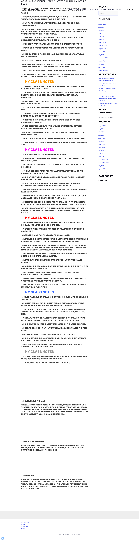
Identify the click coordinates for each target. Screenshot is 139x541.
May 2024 (101, 55)
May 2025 (101, 141)
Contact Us (119, 9)
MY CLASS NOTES (31, 9)
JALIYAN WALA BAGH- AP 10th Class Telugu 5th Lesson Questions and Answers (107, 91)
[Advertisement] (69, 31)
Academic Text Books (80, 9)
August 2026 (102, 126)
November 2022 (103, 58)
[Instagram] (132, 9)
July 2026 (101, 129)
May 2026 (101, 132)
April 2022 (101, 67)
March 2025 (102, 144)
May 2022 (101, 64)
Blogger (103, 9)
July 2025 (101, 135)
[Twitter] (130, 9)
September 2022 (103, 61)
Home (70, 9)
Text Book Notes (93, 9)
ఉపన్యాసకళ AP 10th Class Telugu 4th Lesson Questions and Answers (107, 98)
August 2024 (102, 48)
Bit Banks (111, 9)
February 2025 (102, 45)
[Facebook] (127, 9)
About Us (24, 528)
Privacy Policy (25, 522)
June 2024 (101, 52)
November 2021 (103, 70)
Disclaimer (24, 524)
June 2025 (101, 138)
